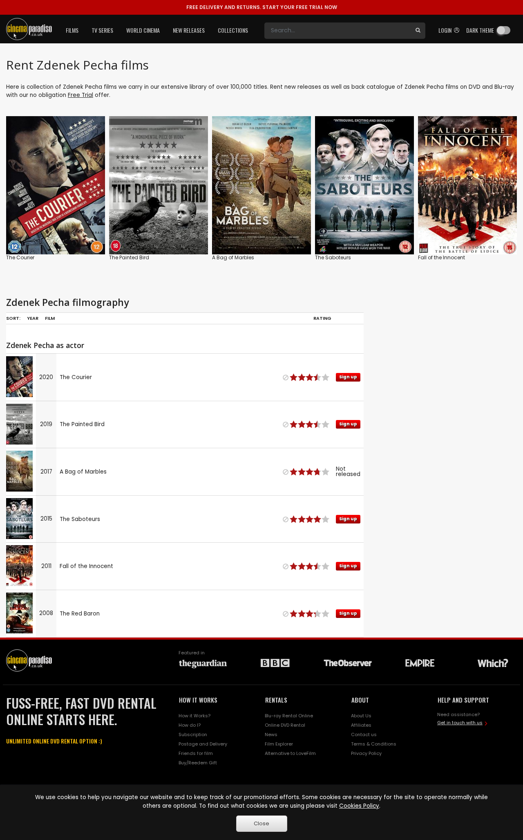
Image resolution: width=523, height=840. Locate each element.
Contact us (364, 734)
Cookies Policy (359, 806)
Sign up (56, 231)
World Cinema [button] (143, 30)
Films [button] (72, 30)
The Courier (20, 257)
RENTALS (276, 699)
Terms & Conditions (373, 744)
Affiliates (361, 725)
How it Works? (194, 715)
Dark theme (480, 30)
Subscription (193, 734)
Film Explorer (279, 744)
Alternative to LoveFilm (290, 753)
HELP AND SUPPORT (463, 699)
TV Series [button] (102, 30)
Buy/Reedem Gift (198, 762)
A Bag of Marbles (233, 257)
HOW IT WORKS (198, 699)
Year (32, 318)
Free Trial (80, 95)
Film (50, 318)
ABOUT (360, 699)
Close (261, 823)
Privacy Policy (366, 753)
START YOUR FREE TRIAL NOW (261, 7)
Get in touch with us (460, 722)
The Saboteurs (333, 257)
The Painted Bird (129, 257)
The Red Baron (80, 614)
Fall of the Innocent (441, 257)
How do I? (190, 725)
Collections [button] (233, 30)
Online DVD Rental (285, 725)
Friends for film (196, 753)
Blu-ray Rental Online (289, 715)
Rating (322, 318)
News (271, 734)
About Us (361, 715)
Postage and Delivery (203, 744)
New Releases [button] (189, 30)
